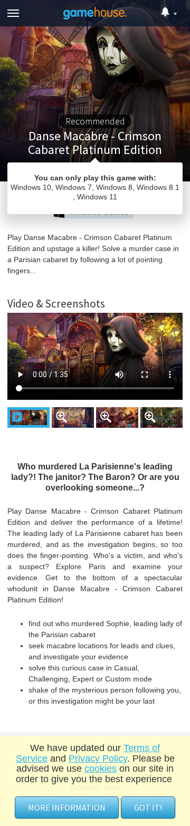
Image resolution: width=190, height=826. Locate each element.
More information (67, 807)
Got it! (148, 807)
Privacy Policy (98, 758)
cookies (100, 768)
